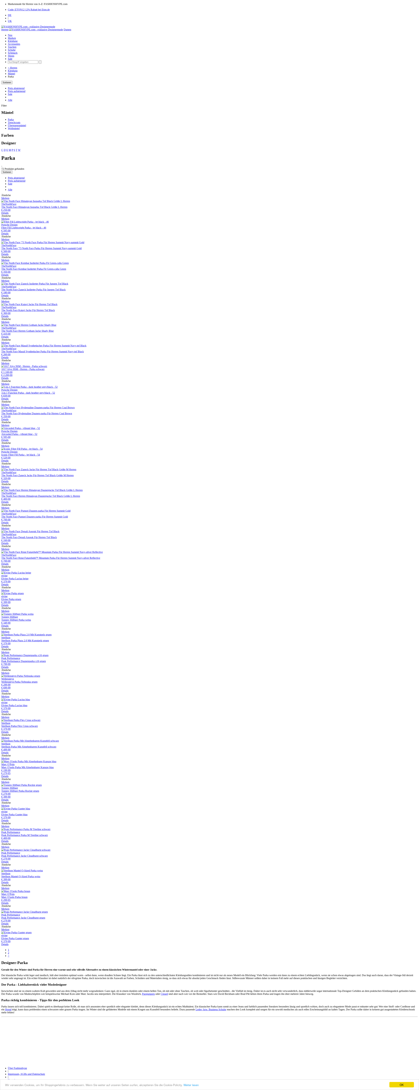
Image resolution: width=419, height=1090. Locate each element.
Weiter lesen (191, 1085)
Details (5, 213)
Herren (5, 29)
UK (10, 21)
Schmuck (13, 52)
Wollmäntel (14, 128)
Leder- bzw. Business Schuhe (211, 1009)
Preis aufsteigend (16, 91)
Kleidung (13, 41)
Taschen (12, 47)
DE (9, 15)
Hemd (8, 1009)
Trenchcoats (14, 122)
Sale (10, 58)
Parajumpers (148, 994)
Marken (12, 38)
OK (402, 1085)
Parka (11, 119)
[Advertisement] (99, 1041)
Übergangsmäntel (17, 125)
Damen (67, 29)
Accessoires (14, 44)
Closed (164, 994)
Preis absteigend (16, 88)
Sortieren (7, 82)
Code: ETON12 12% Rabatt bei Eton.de (29, 9)
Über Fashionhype (17, 1068)
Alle (10, 100)
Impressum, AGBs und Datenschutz (26, 1074)
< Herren (12, 67)
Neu (10, 35)
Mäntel (11, 73)
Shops (11, 55)
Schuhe (12, 49)
